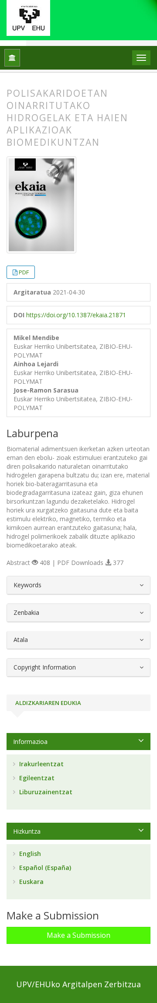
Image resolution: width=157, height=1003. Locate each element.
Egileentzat (36, 778)
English (29, 853)
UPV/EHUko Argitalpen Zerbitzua (78, 984)
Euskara (30, 881)
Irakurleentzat (40, 764)
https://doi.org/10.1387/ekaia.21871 (76, 315)
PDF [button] (24, 272)
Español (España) (44, 867)
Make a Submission (78, 935)
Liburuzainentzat (44, 792)
